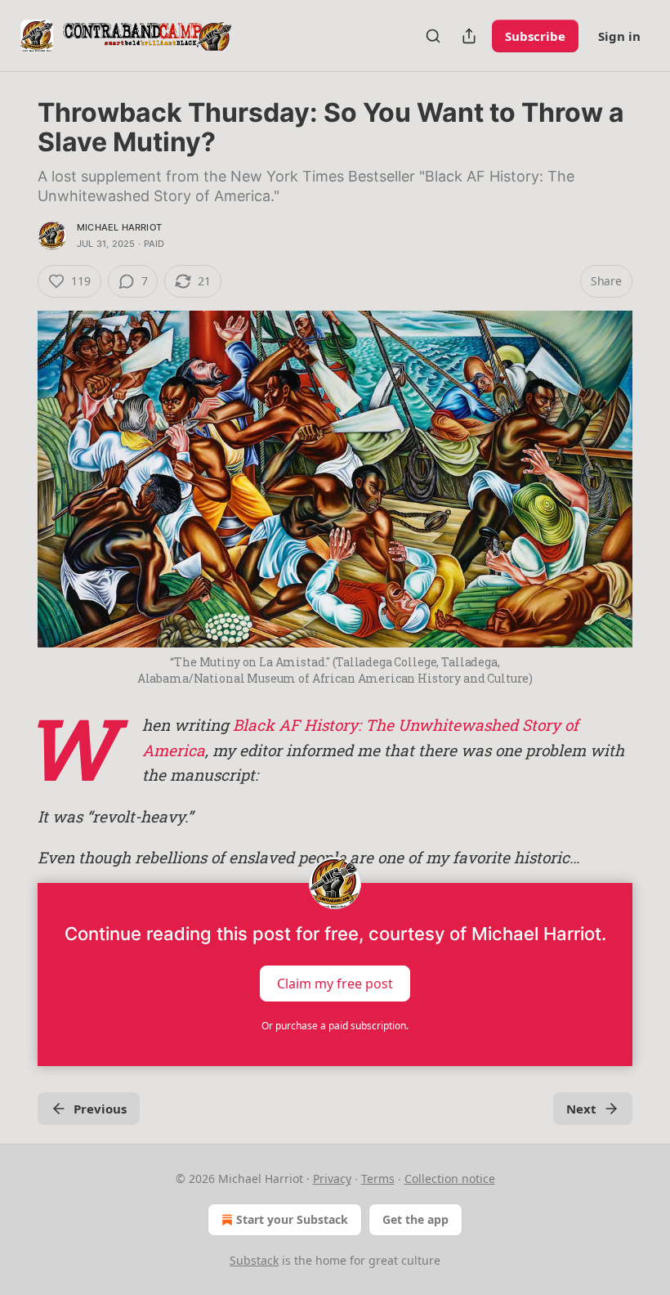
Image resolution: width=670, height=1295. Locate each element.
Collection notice (449, 1178)
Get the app (415, 1219)
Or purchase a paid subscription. (335, 1026)
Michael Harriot (119, 227)
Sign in (619, 36)
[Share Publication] (469, 36)
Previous (100, 1108)
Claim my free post (335, 984)
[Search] (433, 36)
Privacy (332, 1178)
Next (581, 1108)
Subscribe (535, 36)
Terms (378, 1178)
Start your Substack (292, 1219)
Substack (254, 1260)
